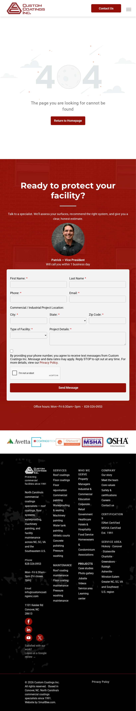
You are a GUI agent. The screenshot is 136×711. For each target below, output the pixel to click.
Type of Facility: (20, 329)
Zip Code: (95, 314)
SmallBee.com (46, 702)
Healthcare (84, 519)
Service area (85, 588)
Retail (81, 509)
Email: (73, 293)
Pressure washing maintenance (60, 595)
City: (13, 314)
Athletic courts (61, 535)
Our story (107, 475)
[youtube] (28, 638)
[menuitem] (100, 682)
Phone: (14, 293)
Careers (106, 500)
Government (85, 514)
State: (53, 314)
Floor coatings (61, 480)
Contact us (108, 505)
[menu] (128, 9)
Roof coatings (61, 475)
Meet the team (110, 480)
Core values (108, 485)
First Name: (17, 278)
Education (84, 499)
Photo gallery (86, 573)
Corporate (84, 504)
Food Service (85, 534)
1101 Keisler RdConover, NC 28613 (34, 609)
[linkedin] (28, 630)
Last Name (76, 278)
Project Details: (59, 329)
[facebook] (28, 622)
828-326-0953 (33, 563)
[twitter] (39, 638)
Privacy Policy (49, 362)
